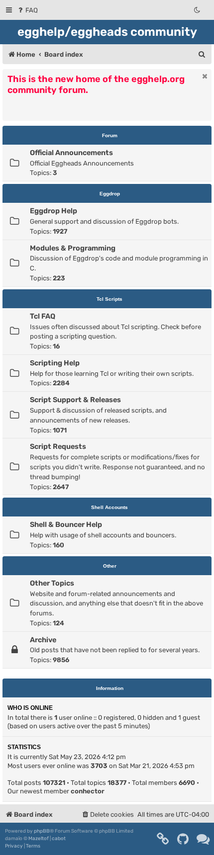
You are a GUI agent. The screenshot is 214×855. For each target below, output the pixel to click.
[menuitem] (27, 10)
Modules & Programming (72, 248)
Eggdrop (110, 193)
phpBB (42, 831)
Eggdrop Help (53, 210)
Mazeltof (38, 839)
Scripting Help (55, 362)
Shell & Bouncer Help (66, 524)
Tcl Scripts (109, 299)
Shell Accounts (109, 507)
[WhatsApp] (203, 839)
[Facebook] (163, 839)
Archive (43, 639)
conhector (88, 791)
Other (109, 566)
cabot (59, 839)
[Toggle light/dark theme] (197, 10)
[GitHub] (183, 839)
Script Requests (58, 446)
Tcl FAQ (42, 316)
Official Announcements (71, 152)
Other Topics (52, 583)
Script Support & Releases (75, 399)
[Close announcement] (205, 76)
